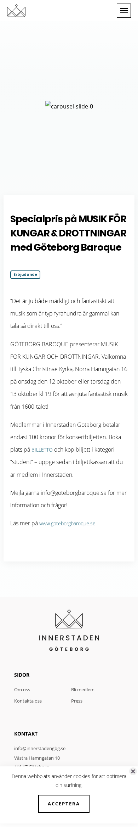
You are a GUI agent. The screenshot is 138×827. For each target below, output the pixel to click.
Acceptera (64, 803)
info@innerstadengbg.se (39, 748)
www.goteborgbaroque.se (67, 523)
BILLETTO (42, 449)
